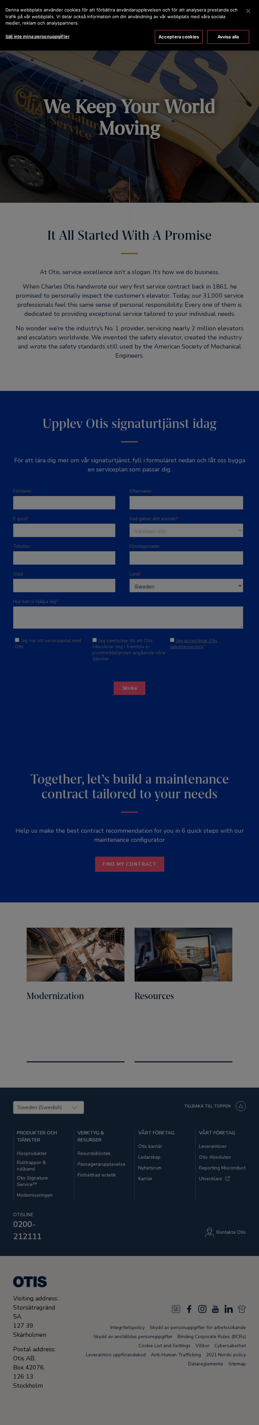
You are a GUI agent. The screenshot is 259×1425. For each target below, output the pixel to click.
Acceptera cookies (179, 36)
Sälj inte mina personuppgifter (37, 36)
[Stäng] (248, 10)
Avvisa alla (228, 36)
